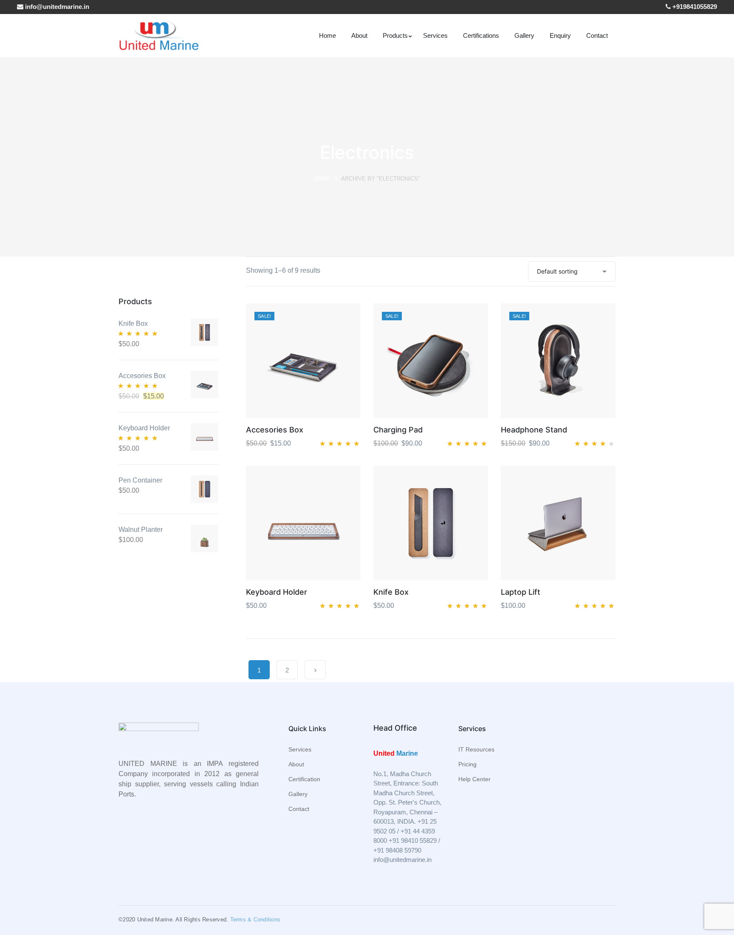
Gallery (298, 794)
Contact (298, 808)
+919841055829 (694, 6)
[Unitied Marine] (159, 35)
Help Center (474, 779)
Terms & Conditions (255, 919)
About (296, 764)
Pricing (467, 764)
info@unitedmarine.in (56, 6)
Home (322, 178)
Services (299, 749)
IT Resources (476, 749)
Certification (304, 779)
